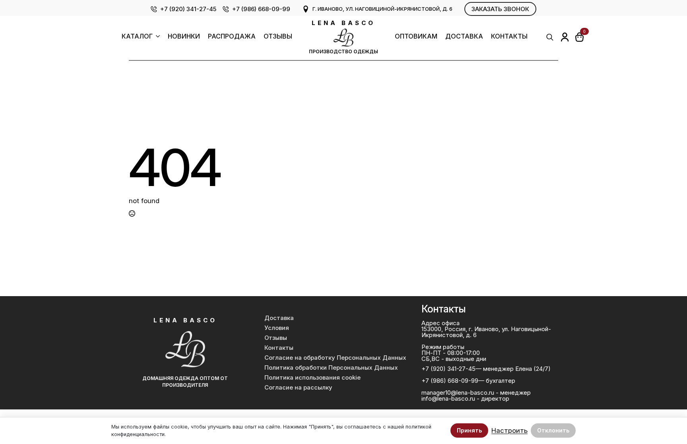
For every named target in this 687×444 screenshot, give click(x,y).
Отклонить (553, 430)
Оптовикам (416, 36)
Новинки (184, 36)
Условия (276, 328)
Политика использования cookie (312, 377)
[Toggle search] (550, 37)
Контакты (509, 36)
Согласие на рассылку (298, 387)
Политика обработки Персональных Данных (331, 367)
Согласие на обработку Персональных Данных (335, 357)
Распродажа (232, 36)
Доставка (464, 36)
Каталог (137, 36)
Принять (469, 430)
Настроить (509, 430)
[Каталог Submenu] (156, 37)
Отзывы (278, 36)
